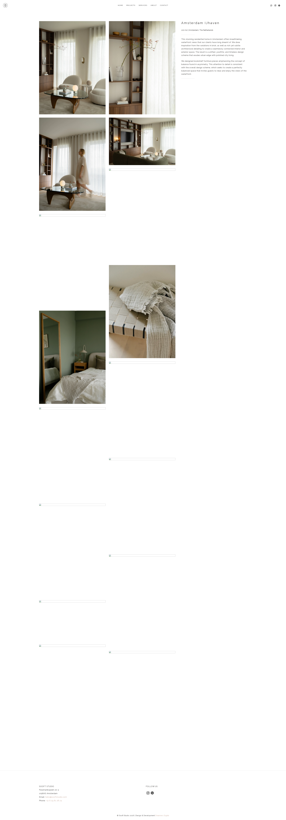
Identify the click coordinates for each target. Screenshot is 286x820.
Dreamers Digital (162, 815)
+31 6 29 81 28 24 (54, 801)
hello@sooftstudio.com (56, 797)
